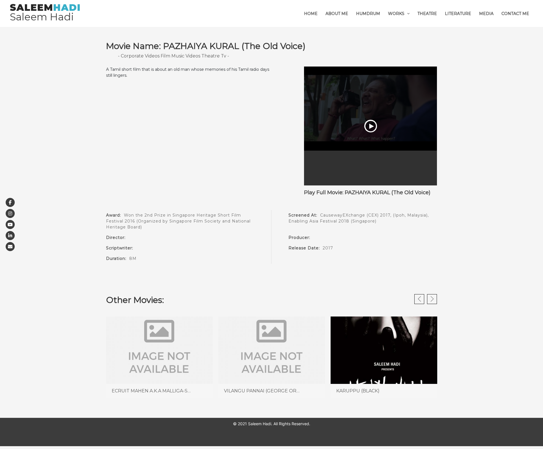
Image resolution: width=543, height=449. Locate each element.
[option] (159, 357)
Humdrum (368, 13)
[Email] (10, 246)
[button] (407, 13)
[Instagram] (10, 213)
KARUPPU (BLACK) (358, 391)
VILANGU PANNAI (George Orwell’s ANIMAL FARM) (286, 391)
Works (396, 13)
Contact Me (515, 13)
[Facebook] (10, 202)
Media (486, 13)
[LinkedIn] (10, 235)
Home (311, 13)
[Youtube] (10, 224)
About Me (337, 13)
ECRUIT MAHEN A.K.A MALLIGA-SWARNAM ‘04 (165, 391)
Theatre (427, 13)
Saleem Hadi (42, 17)
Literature (458, 13)
